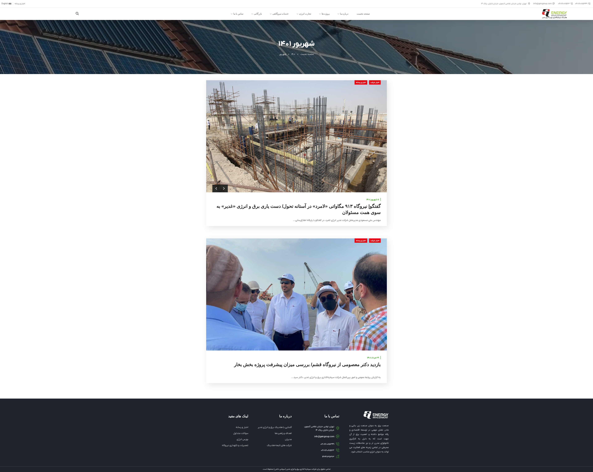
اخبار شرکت (374, 82)
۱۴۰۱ (293, 54)
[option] (296, 136)
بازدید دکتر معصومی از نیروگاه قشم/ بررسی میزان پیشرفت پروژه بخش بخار (307, 364)
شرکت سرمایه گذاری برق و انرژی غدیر (301, 469)
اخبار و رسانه (361, 82)
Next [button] (224, 188)
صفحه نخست (307, 54)
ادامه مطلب (296, 294)
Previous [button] (216, 188)
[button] (77, 14)
